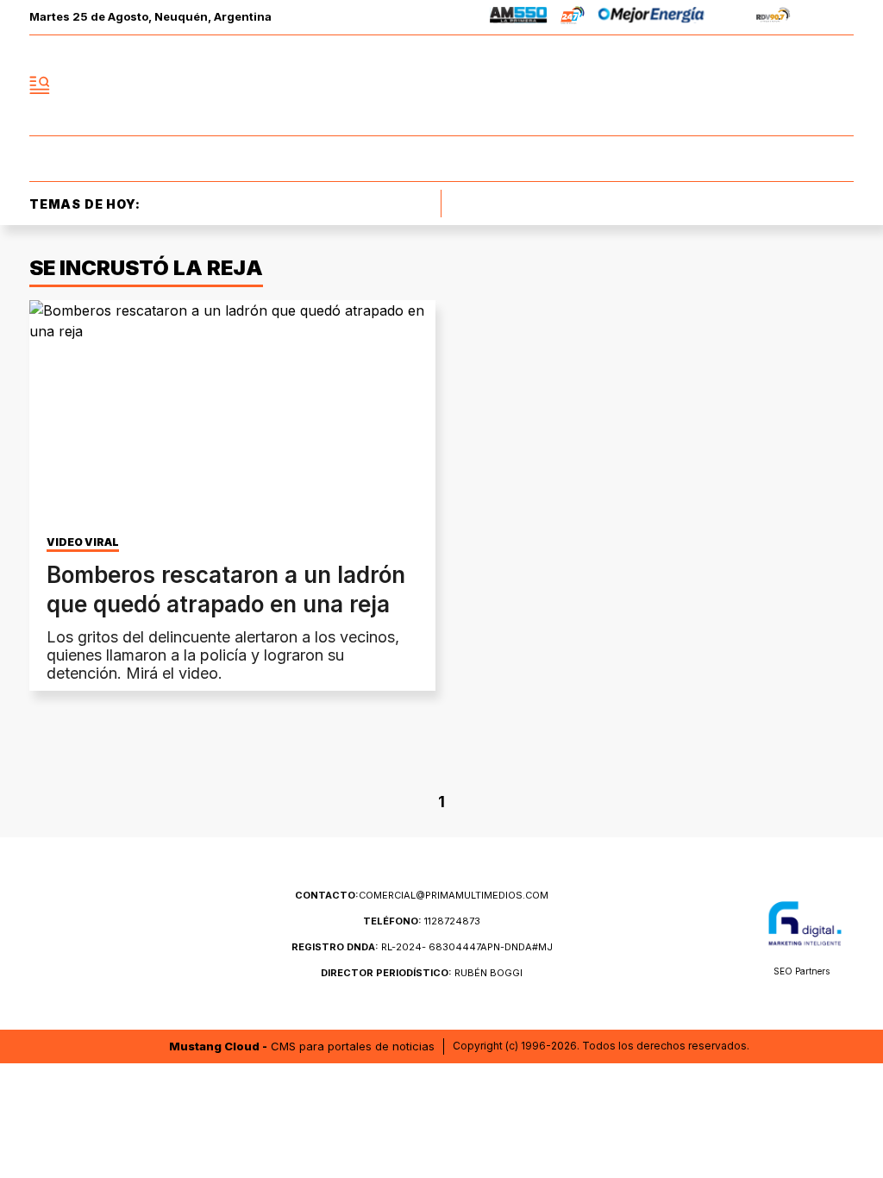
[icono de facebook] (726, 85)
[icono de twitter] (764, 85)
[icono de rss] (840, 85)
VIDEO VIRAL (83, 542)
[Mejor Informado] (441, 85)
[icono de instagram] (802, 85)
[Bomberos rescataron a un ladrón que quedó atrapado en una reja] (232, 414)
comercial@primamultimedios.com (421, 895)
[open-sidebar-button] (39, 85)
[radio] (519, 17)
